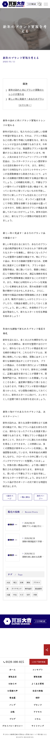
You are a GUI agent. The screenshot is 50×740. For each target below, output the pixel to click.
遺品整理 (38, 588)
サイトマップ (37, 725)
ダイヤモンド (17, 588)
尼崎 (21, 582)
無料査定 (28, 588)
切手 (28, 595)
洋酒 (35, 595)
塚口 (15, 582)
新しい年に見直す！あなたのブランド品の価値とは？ (26, 101)
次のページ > (40, 497)
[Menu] (45, 4)
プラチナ (36, 582)
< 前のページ (9, 497)
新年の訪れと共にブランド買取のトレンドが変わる (26, 92)
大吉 (8, 582)
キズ (21, 595)
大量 (8, 595)
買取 (28, 582)
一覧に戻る (25, 497)
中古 (15, 595)
